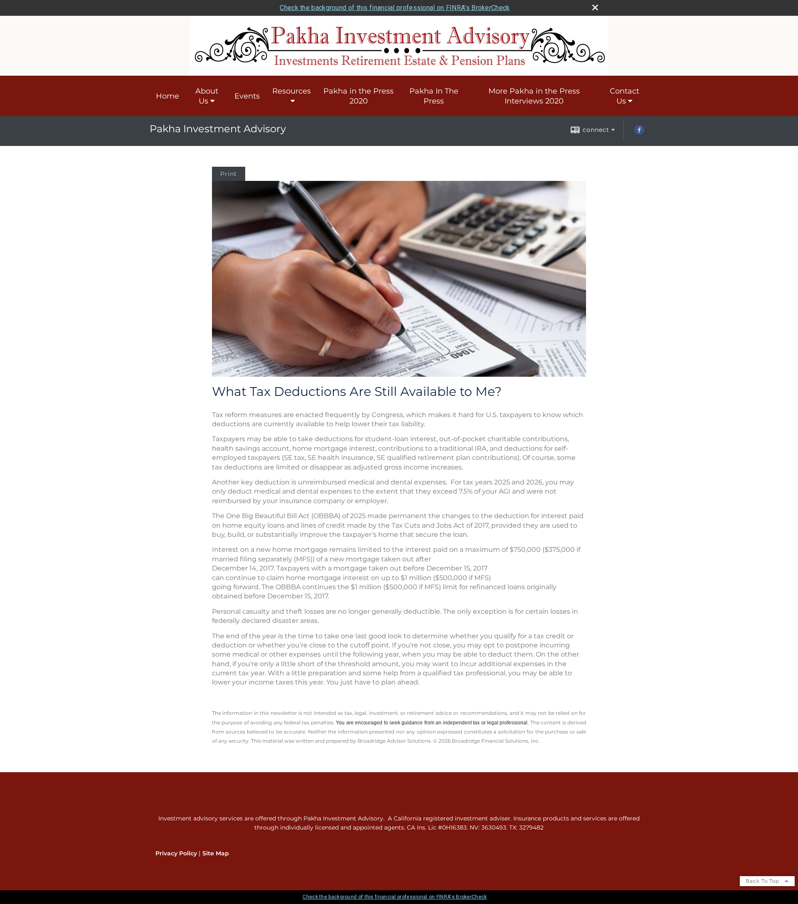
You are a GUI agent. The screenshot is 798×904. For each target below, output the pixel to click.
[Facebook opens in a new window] (639, 132)
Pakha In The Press (433, 96)
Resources (291, 91)
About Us (206, 96)
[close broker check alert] (595, 7)
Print (228, 174)
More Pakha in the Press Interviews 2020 (534, 96)
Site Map (215, 853)
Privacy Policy (176, 853)
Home (167, 96)
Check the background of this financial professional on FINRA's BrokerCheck (395, 8)
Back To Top (763, 881)
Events (247, 96)
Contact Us (624, 96)
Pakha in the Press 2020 (358, 96)
